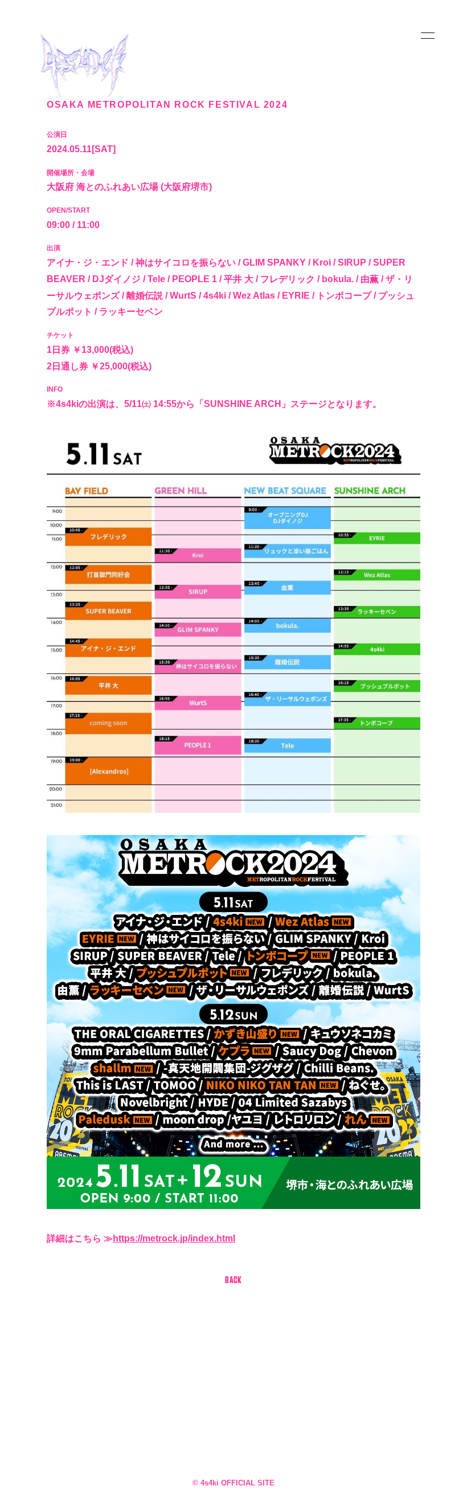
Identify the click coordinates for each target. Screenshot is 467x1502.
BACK (233, 1280)
